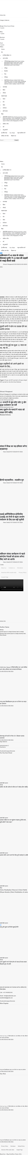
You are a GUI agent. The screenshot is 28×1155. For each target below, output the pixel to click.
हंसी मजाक (5, 111)
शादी (26, 297)
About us (3, 568)
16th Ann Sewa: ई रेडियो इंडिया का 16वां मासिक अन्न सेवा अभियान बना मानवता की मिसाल (13, 668)
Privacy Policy (22, 572)
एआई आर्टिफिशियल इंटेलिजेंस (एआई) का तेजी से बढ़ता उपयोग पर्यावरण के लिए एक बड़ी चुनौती (12, 517)
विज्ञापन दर (13, 135)
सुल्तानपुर (15, 81)
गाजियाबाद (14, 63)
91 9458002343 (8, 992)
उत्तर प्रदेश (5, 58)
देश (2, 52)
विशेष (1, 253)
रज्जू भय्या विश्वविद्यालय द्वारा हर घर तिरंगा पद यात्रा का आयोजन (13, 703)
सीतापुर (6, 77)
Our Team (12, 132)
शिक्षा (2, 114)
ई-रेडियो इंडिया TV (7, 55)
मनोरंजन (5, 108)
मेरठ (5, 74)
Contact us (12, 568)
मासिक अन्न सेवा (5, 135)
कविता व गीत (6, 123)
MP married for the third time (8, 382)
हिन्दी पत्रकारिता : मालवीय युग (12, 480)
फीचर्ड (4, 93)
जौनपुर (5, 68)
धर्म (3, 126)
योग (3, 102)
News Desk (6, 451)
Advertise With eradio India (8, 572)
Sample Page (4, 577)
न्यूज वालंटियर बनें (21, 132)
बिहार (4, 90)
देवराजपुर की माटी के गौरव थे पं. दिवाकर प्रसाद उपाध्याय (12, 737)
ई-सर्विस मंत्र (4, 132)
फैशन (4, 99)
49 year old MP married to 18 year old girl (15, 380)
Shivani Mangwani (8, 264)
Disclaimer (20, 568)
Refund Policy (21, 1146)
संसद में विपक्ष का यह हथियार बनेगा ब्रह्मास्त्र (13, 447)
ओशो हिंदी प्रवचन (15, 118)
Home (3, 49)
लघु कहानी (5, 129)
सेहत (4, 105)
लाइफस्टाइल (4, 96)
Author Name (4, 627)
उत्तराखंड (5, 87)
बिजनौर (6, 71)
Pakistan (18, 382)
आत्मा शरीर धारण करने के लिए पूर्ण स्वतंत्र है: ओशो (14, 855)
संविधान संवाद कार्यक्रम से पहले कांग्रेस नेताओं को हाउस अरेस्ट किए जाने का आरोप (12, 556)
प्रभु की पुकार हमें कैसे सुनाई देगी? (9, 927)
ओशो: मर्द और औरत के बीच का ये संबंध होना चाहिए (14, 787)
